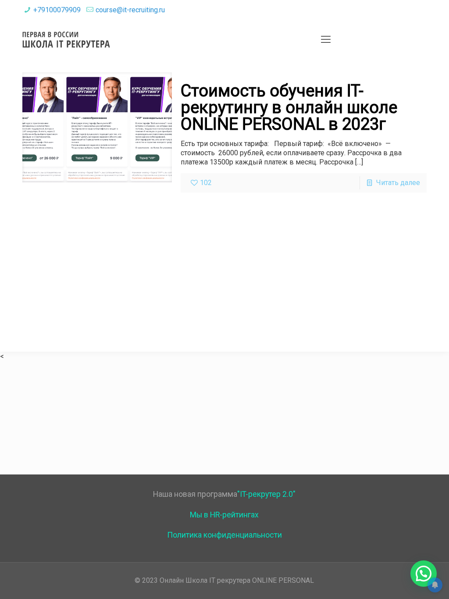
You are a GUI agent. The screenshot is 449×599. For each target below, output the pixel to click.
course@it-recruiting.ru (130, 10)
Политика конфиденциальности (224, 535)
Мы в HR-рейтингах (224, 514)
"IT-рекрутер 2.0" (266, 494)
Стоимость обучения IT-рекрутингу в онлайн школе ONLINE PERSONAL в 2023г (289, 107)
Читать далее (398, 182)
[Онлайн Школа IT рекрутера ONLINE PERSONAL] (66, 39)
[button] (423, 573)
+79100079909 (57, 10)
